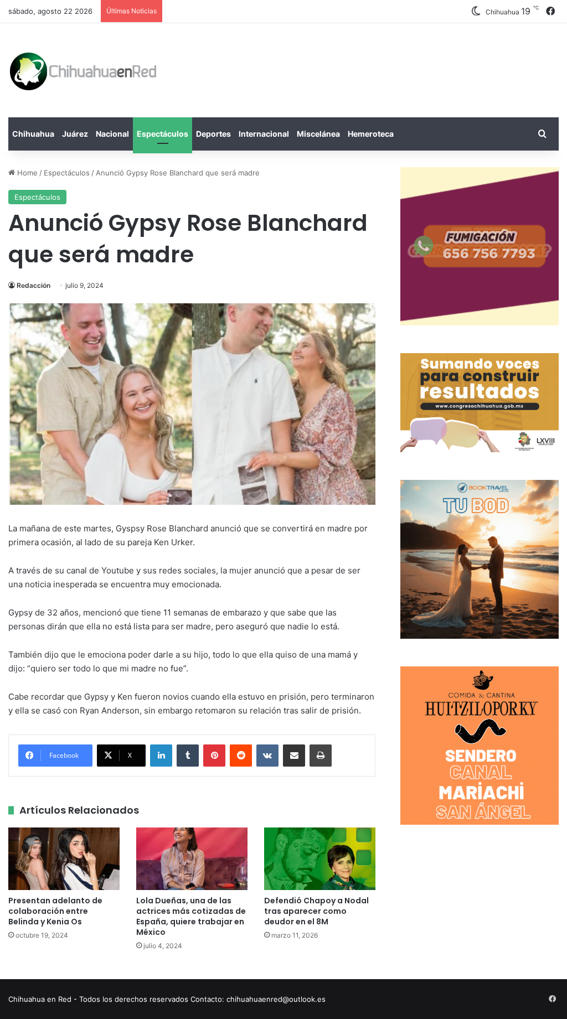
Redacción (33, 285)
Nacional (112, 133)
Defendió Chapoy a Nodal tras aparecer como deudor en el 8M (316, 911)
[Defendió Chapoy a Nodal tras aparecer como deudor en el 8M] (319, 858)
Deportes (213, 133)
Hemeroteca (371, 133)
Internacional (264, 133)
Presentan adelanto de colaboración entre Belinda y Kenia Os (55, 911)
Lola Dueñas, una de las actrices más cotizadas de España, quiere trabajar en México (191, 916)
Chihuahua (33, 133)
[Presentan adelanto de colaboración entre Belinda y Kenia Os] (64, 858)
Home (26, 172)
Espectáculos (162, 133)
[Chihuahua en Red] (83, 70)
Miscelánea (318, 133)
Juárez (75, 133)
